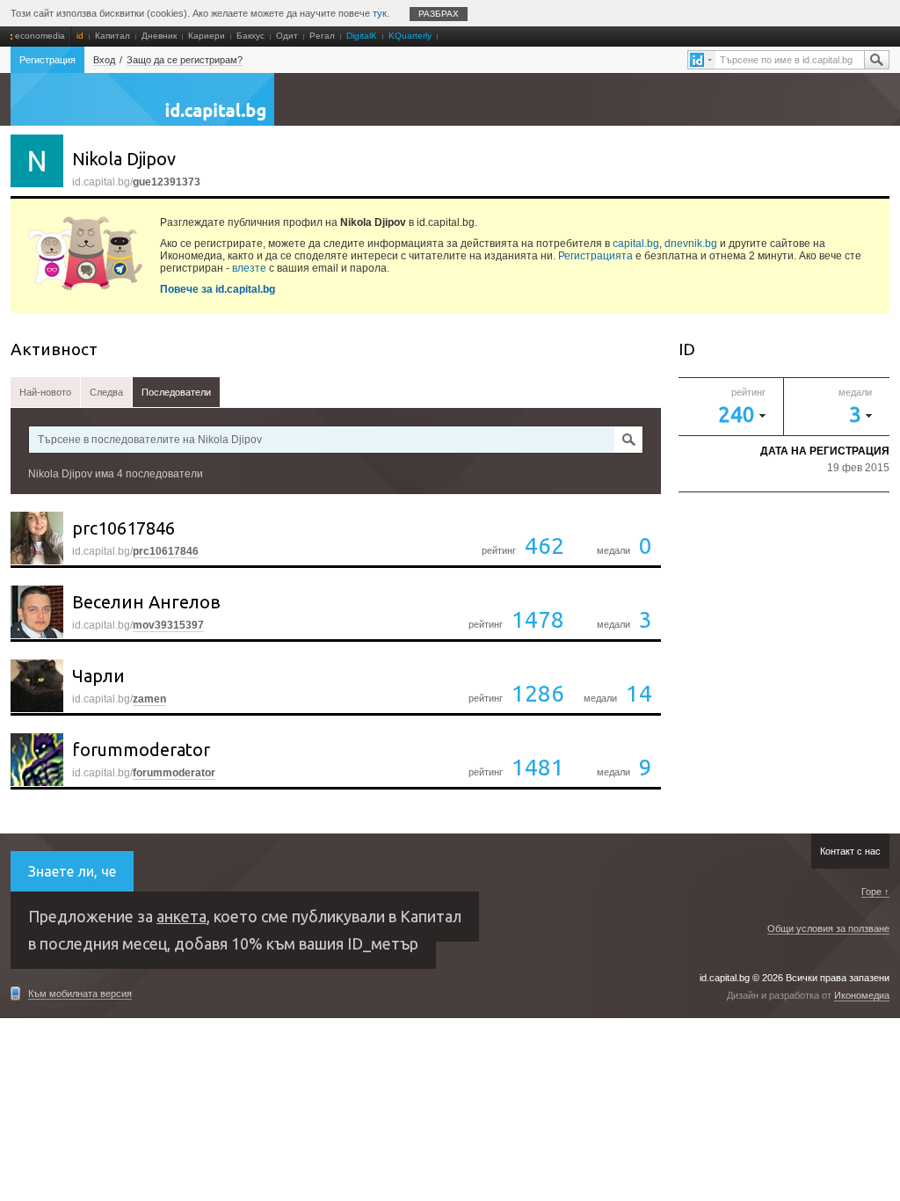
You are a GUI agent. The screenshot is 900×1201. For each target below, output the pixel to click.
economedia (40, 35)
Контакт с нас (850, 851)
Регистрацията (595, 256)
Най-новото (45, 392)
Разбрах (438, 13)
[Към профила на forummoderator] (37, 759)
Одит (287, 35)
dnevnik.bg (690, 243)
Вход (104, 60)
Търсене (876, 60)
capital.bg (636, 243)
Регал (322, 35)
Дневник (159, 35)
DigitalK (361, 35)
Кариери (206, 35)
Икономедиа (861, 995)
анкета (181, 916)
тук (380, 13)
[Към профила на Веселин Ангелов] (37, 612)
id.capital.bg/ (135, 551)
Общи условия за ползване (828, 928)
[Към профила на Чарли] (37, 685)
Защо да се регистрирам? (185, 60)
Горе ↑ (875, 891)
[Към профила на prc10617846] (37, 538)
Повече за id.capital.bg (217, 289)
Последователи (176, 392)
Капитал (112, 35)
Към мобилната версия (80, 993)
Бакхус (250, 35)
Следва (106, 392)
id (79, 35)
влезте (249, 268)
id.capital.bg (142, 108)
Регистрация (47, 60)
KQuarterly (410, 35)
